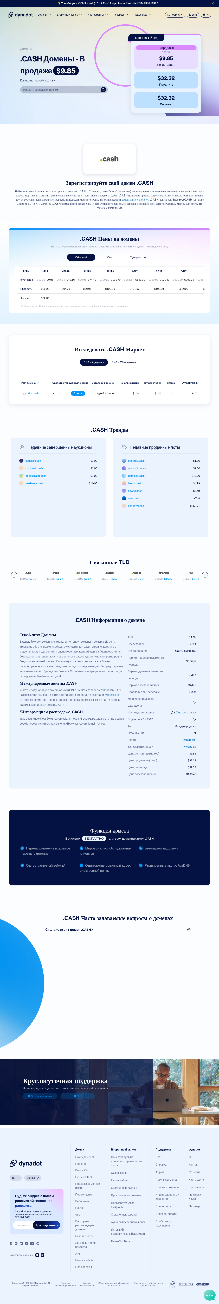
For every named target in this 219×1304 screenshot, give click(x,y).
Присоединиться (46, 1225)
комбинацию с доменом (135, 199)
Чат (79, 1096)
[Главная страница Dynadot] (20, 15)
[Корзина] (206, 15)
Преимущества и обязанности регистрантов (148, 1284)
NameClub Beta (120, 1241)
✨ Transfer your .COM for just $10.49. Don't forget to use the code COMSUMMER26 (107, 3)
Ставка (78, 393)
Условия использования (87, 1284)
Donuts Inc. (189, 740)
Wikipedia (190, 746)
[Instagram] (16, 1243)
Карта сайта (196, 1179)
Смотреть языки (186, 712)
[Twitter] (26, 1243)
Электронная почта (42, 1096)
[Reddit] (37, 1243)
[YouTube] (32, 1243)
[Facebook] (11, 1243)
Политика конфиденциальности (65, 1284)
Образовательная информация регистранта (113, 1284)
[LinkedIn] (21, 1243)
